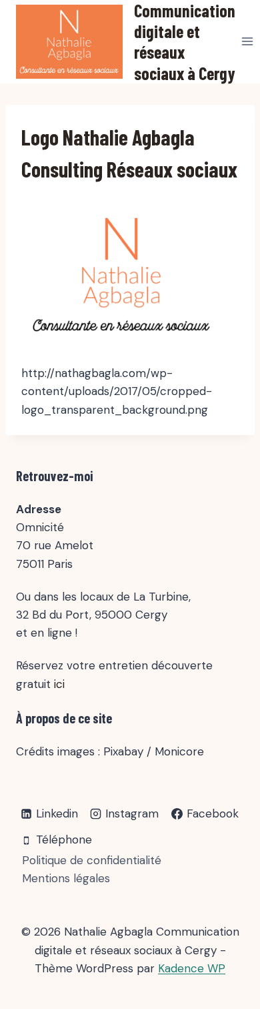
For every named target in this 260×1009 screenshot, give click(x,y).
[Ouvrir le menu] (247, 41)
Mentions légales (66, 878)
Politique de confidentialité (91, 860)
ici (59, 684)
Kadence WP (191, 968)
